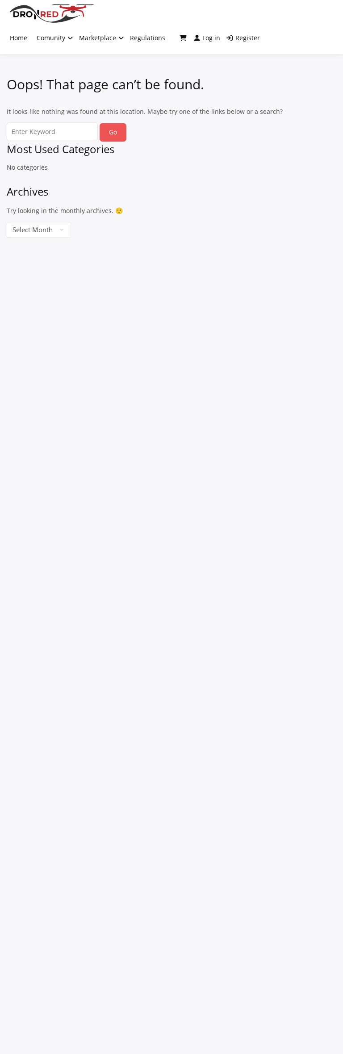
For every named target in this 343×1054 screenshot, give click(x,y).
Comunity (51, 37)
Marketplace (97, 37)
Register (247, 37)
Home (18, 37)
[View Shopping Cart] (183, 37)
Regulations (147, 37)
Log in (211, 37)
